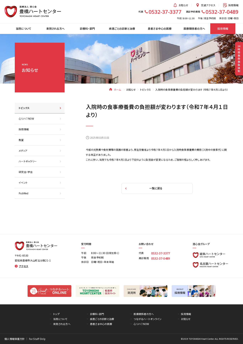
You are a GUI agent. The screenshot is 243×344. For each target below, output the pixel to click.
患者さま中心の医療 (101, 324)
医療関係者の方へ (144, 314)
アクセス (23, 266)
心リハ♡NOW (141, 324)
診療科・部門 (97, 314)
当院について (60, 319)
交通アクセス (208, 5)
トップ (56, 314)
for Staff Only (37, 339)
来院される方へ (61, 324)
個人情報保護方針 (14, 339)
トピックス (145, 89)
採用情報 (233, 5)
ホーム (117, 89)
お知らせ (183, 5)
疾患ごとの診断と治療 (102, 319)
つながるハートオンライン (147, 319)
